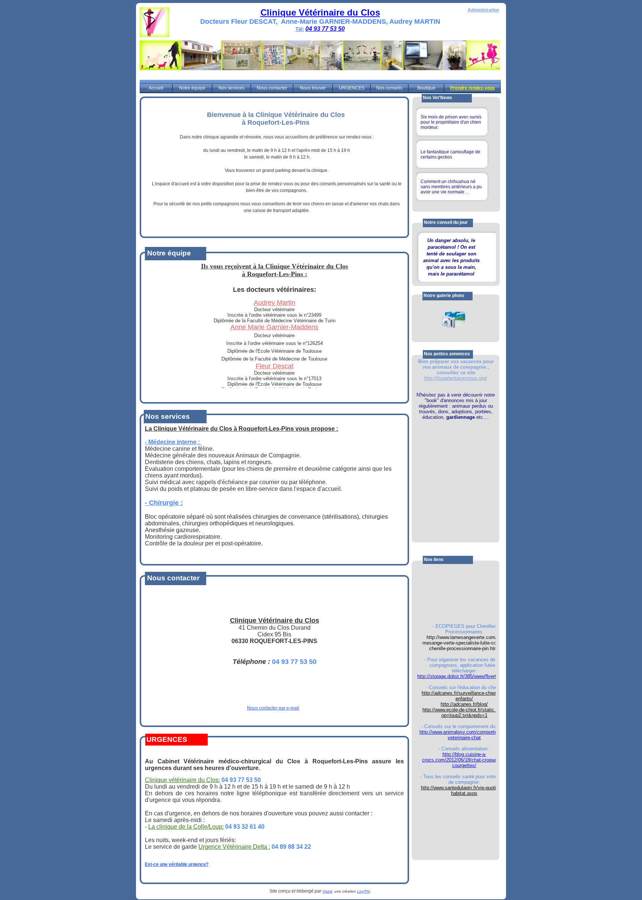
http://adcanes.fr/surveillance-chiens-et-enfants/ (464, 695)
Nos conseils (389, 88)
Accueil (156, 88)
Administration (483, 10)
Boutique (426, 88)
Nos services (231, 88)
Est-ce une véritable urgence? (176, 864)
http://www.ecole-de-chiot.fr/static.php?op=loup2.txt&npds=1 (464, 712)
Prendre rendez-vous (472, 88)
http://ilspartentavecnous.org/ (455, 378)
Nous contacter (272, 88)
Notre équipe (192, 88)
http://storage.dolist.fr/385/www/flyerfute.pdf (464, 676)
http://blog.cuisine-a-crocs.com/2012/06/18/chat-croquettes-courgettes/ (464, 759)
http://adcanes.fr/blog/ (464, 704)
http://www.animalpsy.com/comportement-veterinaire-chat (464, 734)
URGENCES (351, 88)
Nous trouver (313, 88)
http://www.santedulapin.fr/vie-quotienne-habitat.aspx (464, 790)
